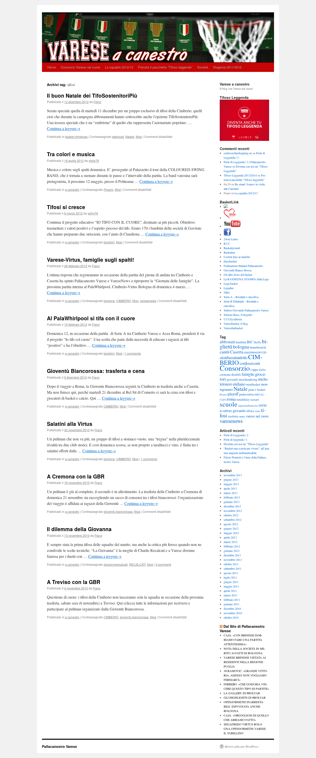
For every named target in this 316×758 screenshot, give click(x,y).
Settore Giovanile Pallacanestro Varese (246, 310)
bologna (109, 301)
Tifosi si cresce (66, 207)
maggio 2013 (231, 484)
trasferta (233, 416)
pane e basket (256, 389)
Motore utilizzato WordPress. (242, 746)
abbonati (118, 136)
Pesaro (108, 189)
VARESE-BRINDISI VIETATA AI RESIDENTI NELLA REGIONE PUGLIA (245, 661)
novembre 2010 (233, 613)
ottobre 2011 (231, 564)
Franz (97, 102)
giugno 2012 (231, 528)
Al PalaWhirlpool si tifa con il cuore (91, 318)
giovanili (232, 379)
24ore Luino (231, 239)
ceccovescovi (253, 352)
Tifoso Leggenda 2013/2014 (240, 175)
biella (257, 342)
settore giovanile (233, 410)
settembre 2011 (232, 568)
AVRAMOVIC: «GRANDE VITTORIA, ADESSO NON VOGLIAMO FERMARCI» (246, 675)
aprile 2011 (230, 591)
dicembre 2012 (232, 506)
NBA (227, 292)
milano (239, 384)
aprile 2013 (230, 488)
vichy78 (94, 160)
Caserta (236, 352)
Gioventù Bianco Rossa (237, 270)
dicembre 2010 (232, 608)
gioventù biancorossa (118, 511)
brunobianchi (258, 347)
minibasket (253, 384)
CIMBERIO (123, 301)
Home (51, 67)
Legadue (229, 288)
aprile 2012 (230, 537)
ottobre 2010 (231, 617)
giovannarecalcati (116, 564)
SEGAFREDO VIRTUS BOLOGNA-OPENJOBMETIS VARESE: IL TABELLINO (245, 728)
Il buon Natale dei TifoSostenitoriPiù (92, 95)
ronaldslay (243, 399)
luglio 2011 (230, 577)
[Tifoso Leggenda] (244, 140)
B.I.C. (227, 243)
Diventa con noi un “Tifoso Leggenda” (246, 444)
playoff (233, 393)
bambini (109, 242)
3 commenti (163, 564)
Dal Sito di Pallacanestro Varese (242, 628)
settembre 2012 (232, 519)
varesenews (148, 301)
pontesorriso (247, 394)
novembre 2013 (233, 475)
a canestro (72, 189)
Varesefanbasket (233, 328)
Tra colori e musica (71, 154)
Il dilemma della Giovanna (79, 529)
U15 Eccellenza (233, 319)
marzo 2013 (230, 493)
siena (257, 411)
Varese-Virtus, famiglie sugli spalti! (90, 259)
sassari (254, 399)
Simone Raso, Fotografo (238, 315)
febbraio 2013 (232, 497)
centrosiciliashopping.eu (238, 153)
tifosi (139, 136)
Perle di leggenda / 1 (235, 439)
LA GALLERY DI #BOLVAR (242, 693)
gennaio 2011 (231, 604)
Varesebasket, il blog (236, 323)
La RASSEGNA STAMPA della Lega (246, 279)
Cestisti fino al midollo (237, 257)
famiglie (248, 374)
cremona (225, 374)
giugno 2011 (231, 582)
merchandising (248, 379)
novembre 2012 (233, 511)
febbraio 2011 (232, 600)
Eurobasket (230, 261)
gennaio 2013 (231, 502)
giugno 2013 (231, 479)
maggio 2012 (231, 533)
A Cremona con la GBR (75, 476)
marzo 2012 (230, 542)
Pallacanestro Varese (59, 746)
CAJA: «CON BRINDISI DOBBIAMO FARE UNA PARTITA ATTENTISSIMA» (243, 639)
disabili (236, 374)
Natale (129, 136)
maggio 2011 (231, 586)
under (242, 416)
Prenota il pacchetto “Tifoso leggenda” (165, 67)
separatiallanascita (248, 405)
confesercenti (250, 363)
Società (202, 67)
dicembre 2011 (232, 555)
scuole (228, 404)
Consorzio (235, 368)
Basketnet (229, 252)
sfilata (250, 411)
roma (231, 399)
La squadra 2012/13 (119, 67)
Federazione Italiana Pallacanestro (243, 266)
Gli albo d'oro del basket (238, 275)
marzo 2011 (230, 595)
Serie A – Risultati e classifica (241, 297)
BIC (250, 342)
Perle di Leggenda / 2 (236, 435)
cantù (224, 352)
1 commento (132, 353)
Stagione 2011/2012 (227, 67)
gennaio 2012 (231, 551)
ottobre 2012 (231, 515)
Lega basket (230, 283)
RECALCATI (137, 564)
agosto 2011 (231, 573)
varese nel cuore (257, 416)
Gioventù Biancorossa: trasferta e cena (96, 370)
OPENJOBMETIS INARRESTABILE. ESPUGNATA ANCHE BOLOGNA (244, 706)
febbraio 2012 (232, 546)
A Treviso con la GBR (73, 581)
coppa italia (258, 369)
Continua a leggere (63, 128)
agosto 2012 (231, 524)
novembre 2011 (233, 560)
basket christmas (76, 136)
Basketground (232, 248)
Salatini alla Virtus (69, 423)
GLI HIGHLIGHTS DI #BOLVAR (245, 697)
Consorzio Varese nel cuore (80, 67)
